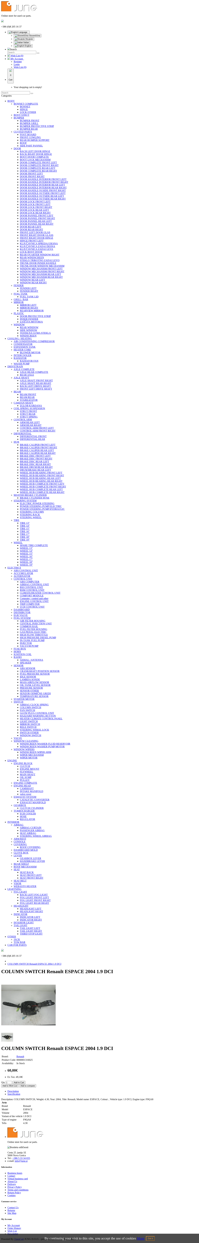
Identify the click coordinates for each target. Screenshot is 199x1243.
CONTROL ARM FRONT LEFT (37, 428)
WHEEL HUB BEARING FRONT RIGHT (42, 475)
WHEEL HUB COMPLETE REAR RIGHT (42, 492)
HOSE (23, 816)
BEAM (17, 391)
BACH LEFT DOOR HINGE (35, 151)
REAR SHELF (21, 864)
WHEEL (18, 542)
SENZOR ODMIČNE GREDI (35, 693)
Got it (150, 1238)
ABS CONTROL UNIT (26, 570)
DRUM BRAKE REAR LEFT (35, 470)
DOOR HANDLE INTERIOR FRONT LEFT (43, 179)
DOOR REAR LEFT (30, 226)
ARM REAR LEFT (30, 422)
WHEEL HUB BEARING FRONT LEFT (41, 472)
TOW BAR (19, 942)
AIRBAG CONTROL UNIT (34, 584)
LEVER (18, 855)
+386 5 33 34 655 (21, 1158)
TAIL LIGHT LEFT (30, 928)
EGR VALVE (21, 615)
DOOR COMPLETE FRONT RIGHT (39, 165)
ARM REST (20, 838)
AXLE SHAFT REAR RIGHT (35, 383)
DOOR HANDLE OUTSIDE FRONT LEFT (43, 193)
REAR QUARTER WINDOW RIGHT (39, 254)
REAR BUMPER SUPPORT (34, 140)
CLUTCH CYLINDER (32, 808)
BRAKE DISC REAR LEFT (34, 461)
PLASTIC (19, 313)
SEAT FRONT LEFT (31, 875)
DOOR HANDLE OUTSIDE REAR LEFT (42, 196)
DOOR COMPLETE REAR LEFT (37, 168)
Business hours (14, 1173)
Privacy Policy (14, 1187)
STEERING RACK (30, 514)
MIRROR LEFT (28, 305)
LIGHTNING (14, 889)
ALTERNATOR (22, 576)
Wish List (12, 1231)
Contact (11, 1176)
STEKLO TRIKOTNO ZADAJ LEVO (40, 260)
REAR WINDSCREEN (32, 257)
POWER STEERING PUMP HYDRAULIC (42, 509)
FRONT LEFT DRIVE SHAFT (36, 389)
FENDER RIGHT (29, 291)
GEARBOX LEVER (30, 858)
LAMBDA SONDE (30, 679)
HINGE (24, 109)
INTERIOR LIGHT (24, 922)
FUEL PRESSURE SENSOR (35, 674)
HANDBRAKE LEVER (32, 861)
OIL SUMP (25, 777)
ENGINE (12, 760)
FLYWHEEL (26, 771)
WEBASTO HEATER (25, 886)
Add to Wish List (9, 1086)
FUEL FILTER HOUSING (33, 629)
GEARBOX (20, 805)
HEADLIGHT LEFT (30, 908)
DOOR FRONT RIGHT (32, 176)
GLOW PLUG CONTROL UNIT (37, 713)
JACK (17, 939)
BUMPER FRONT (29, 120)
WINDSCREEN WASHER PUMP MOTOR (42, 746)
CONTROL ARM (23, 419)
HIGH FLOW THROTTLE (34, 634)
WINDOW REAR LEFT (32, 280)
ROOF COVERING (30, 847)
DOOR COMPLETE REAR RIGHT (38, 171)
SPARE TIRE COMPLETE (34, 545)
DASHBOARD (22, 609)
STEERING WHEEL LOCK (34, 729)
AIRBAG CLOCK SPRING (34, 704)
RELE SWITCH (28, 727)
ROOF (23, 143)
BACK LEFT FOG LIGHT (34, 894)
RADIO (18, 657)
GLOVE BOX (21, 852)
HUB (16, 442)
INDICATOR (20, 914)
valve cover (25, 794)
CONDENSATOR (23, 344)
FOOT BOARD (28, 134)
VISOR (17, 883)
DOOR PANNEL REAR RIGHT (36, 224)
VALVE (18, 738)
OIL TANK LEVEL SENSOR (35, 685)
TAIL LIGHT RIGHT (31, 931)
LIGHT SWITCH (29, 721)
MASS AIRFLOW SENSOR (34, 682)
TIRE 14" (25, 525)
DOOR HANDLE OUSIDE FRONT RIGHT (43, 190)
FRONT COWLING (30, 137)
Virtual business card (17, 1178)
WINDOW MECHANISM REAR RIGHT (41, 277)
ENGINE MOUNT (29, 769)
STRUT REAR (27, 414)
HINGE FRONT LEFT (32, 240)
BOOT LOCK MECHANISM (35, 159)
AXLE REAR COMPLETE (34, 372)
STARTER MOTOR (24, 699)
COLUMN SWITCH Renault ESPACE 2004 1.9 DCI (34, 964)
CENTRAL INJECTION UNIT (36, 623)
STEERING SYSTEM (25, 500)
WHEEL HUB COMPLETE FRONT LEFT (42, 484)
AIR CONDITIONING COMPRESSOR (34, 341)
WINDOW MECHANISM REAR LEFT (40, 274)
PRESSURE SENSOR (31, 688)
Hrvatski (29, 39)
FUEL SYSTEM (22, 618)
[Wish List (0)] (9, 55)
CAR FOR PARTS (17, 945)
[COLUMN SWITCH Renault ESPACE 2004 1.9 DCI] (28, 1031)
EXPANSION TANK (25, 347)
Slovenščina (34, 35)
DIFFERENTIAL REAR (32, 439)
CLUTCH (25, 766)
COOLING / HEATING (19, 338)
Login (17, 64)
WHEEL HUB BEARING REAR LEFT (40, 478)
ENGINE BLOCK (23, 763)
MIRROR (19, 302)
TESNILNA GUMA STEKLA (35, 333)
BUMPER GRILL (29, 123)
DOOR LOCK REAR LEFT (34, 210)
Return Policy (14, 1192)
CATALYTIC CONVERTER (34, 799)
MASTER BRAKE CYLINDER (30, 495)
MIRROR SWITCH (30, 724)
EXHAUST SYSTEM (25, 797)
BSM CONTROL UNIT (32, 590)
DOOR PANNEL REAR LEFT (36, 221)
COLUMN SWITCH (30, 707)
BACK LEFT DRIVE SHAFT (35, 386)
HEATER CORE (22, 349)
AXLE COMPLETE (24, 369)
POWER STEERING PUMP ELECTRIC (41, 506)
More (140, 1238)
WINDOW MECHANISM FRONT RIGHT (42, 271)
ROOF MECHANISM (25, 866)
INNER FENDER (29, 319)
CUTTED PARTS (23, 131)
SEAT (17, 869)
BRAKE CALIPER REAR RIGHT (38, 453)
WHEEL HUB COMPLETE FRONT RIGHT (43, 486)
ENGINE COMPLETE (25, 783)
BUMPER (19, 117)
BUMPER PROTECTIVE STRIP (37, 126)
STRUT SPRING (29, 416)
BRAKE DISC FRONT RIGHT (36, 458)
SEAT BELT (20, 880)
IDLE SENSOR (28, 676)
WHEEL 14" (26, 551)
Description (13, 1091)
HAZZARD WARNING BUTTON (38, 715)
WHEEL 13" (26, 548)
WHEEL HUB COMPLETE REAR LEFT (41, 489)
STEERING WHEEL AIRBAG (36, 836)
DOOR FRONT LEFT (31, 173)
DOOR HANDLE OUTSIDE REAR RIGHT (43, 198)
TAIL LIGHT (20, 925)
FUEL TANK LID (29, 296)
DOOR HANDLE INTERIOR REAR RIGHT (43, 187)
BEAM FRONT (28, 394)
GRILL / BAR (21, 299)
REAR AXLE (27, 375)
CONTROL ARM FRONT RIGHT (38, 430)
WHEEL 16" (26, 556)
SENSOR (18, 665)
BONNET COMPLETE (26, 103)
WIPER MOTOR (28, 757)
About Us (12, 1181)
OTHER (11, 936)
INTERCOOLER (22, 355)
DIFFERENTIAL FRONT (33, 436)
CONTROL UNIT (23, 579)
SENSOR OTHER (29, 690)
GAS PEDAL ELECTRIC (33, 632)
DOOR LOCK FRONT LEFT (35, 201)
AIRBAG (18, 824)
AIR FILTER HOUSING (32, 620)
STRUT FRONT (28, 411)
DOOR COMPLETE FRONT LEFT (38, 162)
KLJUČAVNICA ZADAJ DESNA (37, 246)
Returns (11, 1210)
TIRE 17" (25, 534)
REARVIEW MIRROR (32, 310)
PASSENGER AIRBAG (32, 830)
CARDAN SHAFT (23, 402)
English (27, 46)
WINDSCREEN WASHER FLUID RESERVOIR (45, 743)
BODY (11, 101)
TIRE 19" (25, 539)
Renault (20, 1056)
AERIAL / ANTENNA (31, 660)
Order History (14, 1228)
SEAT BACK (27, 872)
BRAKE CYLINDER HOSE (34, 498)
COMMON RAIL (29, 626)
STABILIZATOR (29, 400)
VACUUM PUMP (29, 646)
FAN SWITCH (27, 710)
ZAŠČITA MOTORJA (31, 321)
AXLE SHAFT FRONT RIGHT (36, 380)
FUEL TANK (21, 294)
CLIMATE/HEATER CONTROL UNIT (40, 593)
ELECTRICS (14, 567)
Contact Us (13, 1207)
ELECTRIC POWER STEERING (37, 503)
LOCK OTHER (28, 112)
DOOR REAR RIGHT (31, 229)
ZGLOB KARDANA (31, 405)
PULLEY (25, 780)
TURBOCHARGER (24, 811)
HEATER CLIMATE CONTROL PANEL (41, 718)
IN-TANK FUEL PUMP (32, 640)
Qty (3, 1082)
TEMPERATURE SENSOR (34, 696)
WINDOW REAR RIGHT (33, 282)
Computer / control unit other (34, 598)
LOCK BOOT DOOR (31, 252)
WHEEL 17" (26, 559)
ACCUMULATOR (23, 573)
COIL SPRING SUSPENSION (29, 408)
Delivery (11, 1184)
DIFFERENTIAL (23, 433)
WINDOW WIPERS (24, 749)
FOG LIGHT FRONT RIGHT (35, 900)
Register (18, 61)
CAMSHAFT (27, 788)
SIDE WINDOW (28, 330)
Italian (26, 42)
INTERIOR (13, 822)
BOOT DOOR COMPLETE (34, 157)
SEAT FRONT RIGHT (31, 878)
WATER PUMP (22, 363)
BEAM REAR (27, 397)
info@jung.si (21, 1161)
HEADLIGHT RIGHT (31, 911)
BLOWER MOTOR (30, 352)
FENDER (19, 285)
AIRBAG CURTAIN (30, 827)
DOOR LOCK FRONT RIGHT (36, 207)
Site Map (11, 1213)
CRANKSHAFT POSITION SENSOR (40, 671)
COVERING (20, 844)
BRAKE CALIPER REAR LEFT (37, 450)
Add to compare (28, 1086)
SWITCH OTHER (29, 732)
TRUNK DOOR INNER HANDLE (38, 263)
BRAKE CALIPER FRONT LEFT (38, 444)
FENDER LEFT (28, 288)
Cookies (11, 1195)
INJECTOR (26, 643)
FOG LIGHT (20, 892)
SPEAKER (25, 662)
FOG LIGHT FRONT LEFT (34, 897)
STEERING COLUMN (32, 511)
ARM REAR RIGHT (31, 425)
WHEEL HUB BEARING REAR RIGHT (41, 481)
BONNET (25, 106)
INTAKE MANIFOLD (31, 791)
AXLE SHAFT (21, 377)
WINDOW (19, 324)
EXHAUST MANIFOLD (33, 802)
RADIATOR (20, 358)
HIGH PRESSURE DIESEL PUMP (38, 637)
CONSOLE (19, 841)
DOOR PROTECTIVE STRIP (35, 316)
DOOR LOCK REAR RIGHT (35, 212)
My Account (13, 1225)
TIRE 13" (25, 523)
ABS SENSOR (27, 668)
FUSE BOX (20, 648)
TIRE (16, 520)
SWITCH (18, 702)
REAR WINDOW (29, 327)
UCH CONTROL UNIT (32, 607)
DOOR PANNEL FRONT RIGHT (37, 218)
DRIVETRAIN (15, 366)
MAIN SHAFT (27, 774)
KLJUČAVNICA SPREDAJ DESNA (39, 243)
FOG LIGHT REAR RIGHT (34, 903)
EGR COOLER (28, 813)
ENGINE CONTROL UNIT (34, 601)
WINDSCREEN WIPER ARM (35, 752)
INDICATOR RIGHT (31, 920)
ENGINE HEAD (22, 785)
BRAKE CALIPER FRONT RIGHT (38, 447)
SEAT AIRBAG (28, 833)
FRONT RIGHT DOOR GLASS (36, 235)
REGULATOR (27, 819)
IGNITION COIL (23, 654)
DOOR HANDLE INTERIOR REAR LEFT (42, 185)
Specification (13, 1094)
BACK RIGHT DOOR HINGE (36, 154)
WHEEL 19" (26, 565)
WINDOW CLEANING (26, 741)
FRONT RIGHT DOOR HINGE (36, 238)
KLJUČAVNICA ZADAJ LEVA (36, 249)
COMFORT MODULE (32, 595)
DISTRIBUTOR (22, 612)
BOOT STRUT (21, 115)
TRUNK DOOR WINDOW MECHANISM (42, 266)
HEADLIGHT (21, 906)
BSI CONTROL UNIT (31, 587)
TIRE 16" (25, 531)
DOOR (17, 148)
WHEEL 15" (26, 553)
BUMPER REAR (29, 129)
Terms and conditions (17, 1190)
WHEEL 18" (26, 562)
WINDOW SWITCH (30, 735)
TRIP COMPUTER (30, 604)
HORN (17, 651)
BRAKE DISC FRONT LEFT (35, 456)
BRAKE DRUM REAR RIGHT (36, 467)
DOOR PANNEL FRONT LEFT (36, 215)
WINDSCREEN (28, 335)
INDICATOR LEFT (30, 917)
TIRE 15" (25, 528)
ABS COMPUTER (29, 581)
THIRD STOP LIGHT (31, 933)
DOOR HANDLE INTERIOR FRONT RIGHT (44, 182)
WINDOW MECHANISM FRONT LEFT (41, 268)
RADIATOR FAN (29, 361)
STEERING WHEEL (31, 517)
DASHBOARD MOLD (26, 850)
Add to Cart (19, 1082)
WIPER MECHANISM (32, 755)
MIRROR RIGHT (29, 307)
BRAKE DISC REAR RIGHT (35, 464)
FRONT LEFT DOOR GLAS (35, 232)
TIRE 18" (25, 537)
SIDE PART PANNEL (31, 145)
